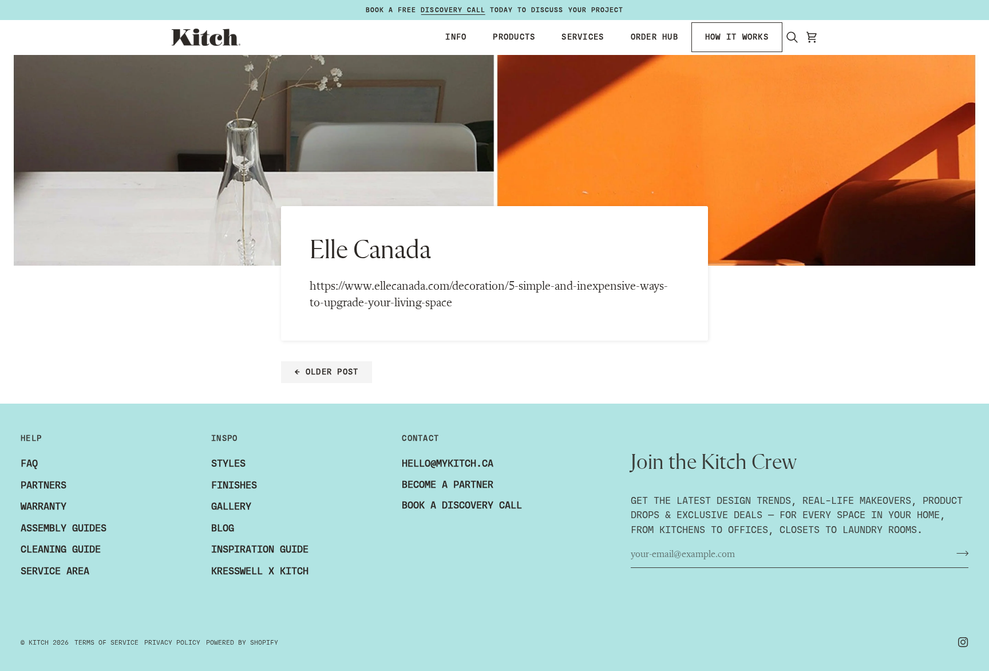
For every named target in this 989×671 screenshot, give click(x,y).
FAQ (29, 463)
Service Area (55, 571)
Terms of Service (106, 642)
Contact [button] (420, 438)
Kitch (39, 642)
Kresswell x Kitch (259, 571)
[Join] (959, 553)
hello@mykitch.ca (447, 463)
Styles (228, 463)
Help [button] (31, 438)
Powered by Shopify (242, 642)
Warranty (43, 506)
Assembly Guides (63, 528)
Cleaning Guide (61, 549)
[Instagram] (963, 642)
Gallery (231, 506)
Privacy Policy (172, 642)
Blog (222, 528)
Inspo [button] (224, 438)
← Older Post (326, 372)
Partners (43, 485)
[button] (456, 37)
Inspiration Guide (259, 549)
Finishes (234, 485)
